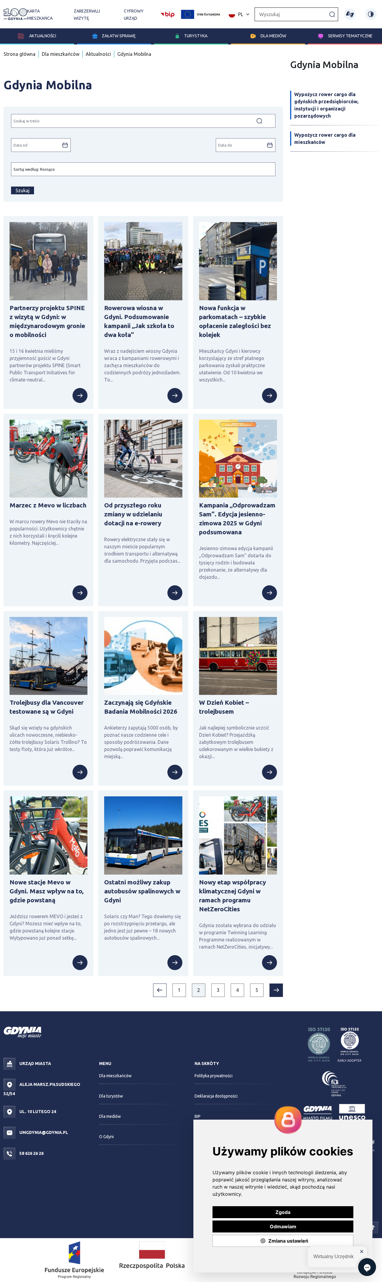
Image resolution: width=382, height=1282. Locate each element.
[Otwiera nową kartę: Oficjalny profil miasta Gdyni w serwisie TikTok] (372, 1227)
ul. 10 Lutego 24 (37, 1111)
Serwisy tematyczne (350, 35)
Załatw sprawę (118, 35)
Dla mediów (273, 35)
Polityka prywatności (213, 1075)
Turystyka (195, 35)
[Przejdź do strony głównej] (15, 14)
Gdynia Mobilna (134, 54)
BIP (198, 1116)
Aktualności (42, 35)
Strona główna (20, 54)
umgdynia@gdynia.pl (43, 1132)
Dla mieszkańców (60, 54)
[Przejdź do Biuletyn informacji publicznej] (167, 13)
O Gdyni (106, 1136)
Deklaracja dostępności (216, 1096)
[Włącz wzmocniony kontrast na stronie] (370, 14)
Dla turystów (111, 1096)
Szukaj (23, 190)
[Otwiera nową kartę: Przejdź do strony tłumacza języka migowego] (350, 14)
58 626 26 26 (31, 1153)
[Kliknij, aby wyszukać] (332, 14)
